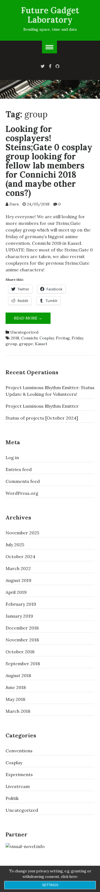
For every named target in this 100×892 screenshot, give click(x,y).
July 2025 (15, 544)
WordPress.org (22, 493)
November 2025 (22, 532)
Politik (12, 798)
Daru (14, 204)
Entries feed (19, 469)
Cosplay (46, 338)
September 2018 (23, 663)
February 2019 (21, 604)
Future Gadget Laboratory (50, 15)
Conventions (19, 750)
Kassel (41, 343)
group (11, 343)
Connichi (29, 338)
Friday (77, 338)
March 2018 (18, 711)
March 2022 (18, 568)
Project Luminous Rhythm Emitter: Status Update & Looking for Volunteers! (50, 391)
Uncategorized (24, 332)
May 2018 (15, 699)
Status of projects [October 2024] (42, 418)
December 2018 (22, 628)
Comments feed (23, 481)
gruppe (26, 343)
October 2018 (20, 651)
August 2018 (18, 675)
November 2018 (22, 640)
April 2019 (16, 592)
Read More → (32, 319)
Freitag (63, 338)
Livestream (18, 786)
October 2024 (20, 556)
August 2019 (18, 580)
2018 (15, 338)
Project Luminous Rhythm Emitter (42, 406)
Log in (12, 457)
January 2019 (19, 616)
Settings (50, 885)
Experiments (19, 774)
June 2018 (16, 687)
